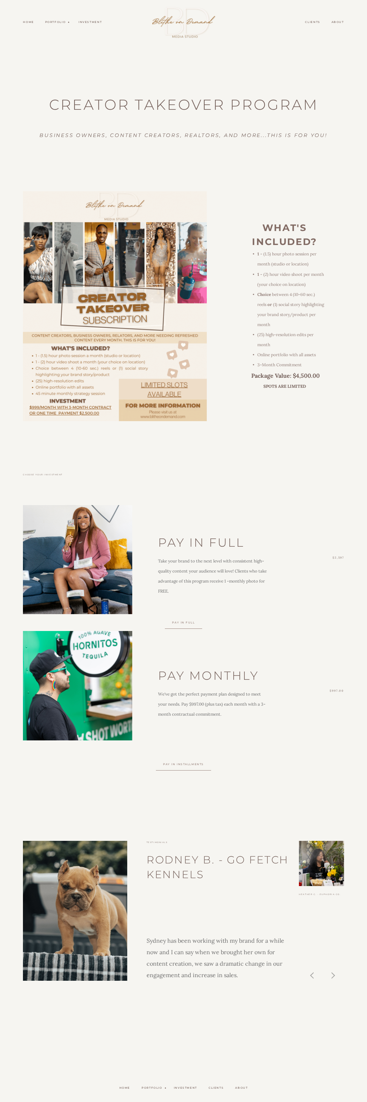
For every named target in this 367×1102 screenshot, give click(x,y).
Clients (312, 22)
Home (28, 22)
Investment (90, 22)
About (338, 22)
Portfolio (152, 1087)
